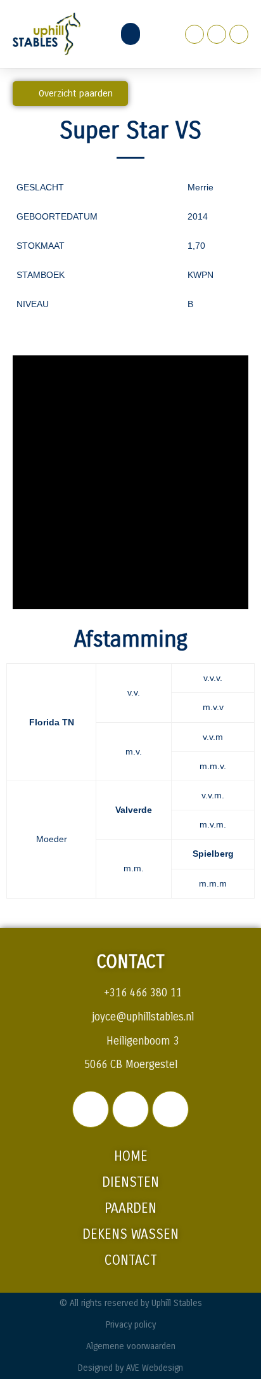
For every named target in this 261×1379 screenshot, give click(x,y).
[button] (130, 34)
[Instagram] (216, 34)
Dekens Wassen (130, 1235)
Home (131, 1157)
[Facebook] (194, 34)
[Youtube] (238, 34)
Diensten (130, 1183)
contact (131, 1261)
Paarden (130, 1209)
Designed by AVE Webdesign (130, 1368)
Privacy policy (131, 1324)
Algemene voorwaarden (130, 1346)
